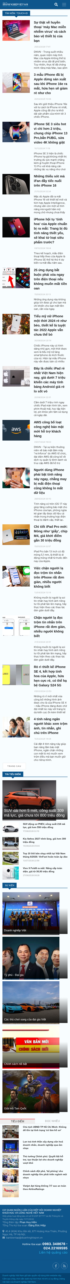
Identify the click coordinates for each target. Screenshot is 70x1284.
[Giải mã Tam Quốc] (30, 1091)
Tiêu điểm (17, 1121)
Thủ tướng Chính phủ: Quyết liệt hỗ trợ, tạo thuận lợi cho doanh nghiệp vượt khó (43, 1159)
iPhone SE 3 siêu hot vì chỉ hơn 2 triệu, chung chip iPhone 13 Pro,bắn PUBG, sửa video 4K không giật (50, 133)
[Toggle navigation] (64, 4)
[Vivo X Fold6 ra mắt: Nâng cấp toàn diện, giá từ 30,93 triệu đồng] (11, 873)
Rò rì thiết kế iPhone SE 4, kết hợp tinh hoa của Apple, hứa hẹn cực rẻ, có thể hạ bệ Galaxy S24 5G (50, 676)
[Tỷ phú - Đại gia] (30, 957)
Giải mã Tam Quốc (15, 1108)
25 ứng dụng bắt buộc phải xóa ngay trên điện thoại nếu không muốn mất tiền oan (50, 279)
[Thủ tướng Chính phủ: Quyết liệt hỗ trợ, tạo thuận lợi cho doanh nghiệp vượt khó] (11, 1161)
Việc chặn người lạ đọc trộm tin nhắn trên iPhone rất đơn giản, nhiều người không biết (49, 577)
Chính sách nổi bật (15, 1064)
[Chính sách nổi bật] (30, 1047)
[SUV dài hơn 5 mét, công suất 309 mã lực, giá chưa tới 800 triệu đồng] (29, 800)
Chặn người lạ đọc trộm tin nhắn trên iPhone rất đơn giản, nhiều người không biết (50, 627)
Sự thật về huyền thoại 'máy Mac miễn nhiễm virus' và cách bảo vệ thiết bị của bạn (50, 32)
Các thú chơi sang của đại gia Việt (25, 1019)
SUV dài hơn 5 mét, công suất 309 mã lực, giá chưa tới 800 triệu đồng (34, 812)
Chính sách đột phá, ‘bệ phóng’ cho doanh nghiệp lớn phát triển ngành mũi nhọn (45, 1174)
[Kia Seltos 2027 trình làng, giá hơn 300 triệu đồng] (11, 843)
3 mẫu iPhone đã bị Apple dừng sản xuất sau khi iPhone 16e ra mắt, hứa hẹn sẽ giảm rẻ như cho (51, 84)
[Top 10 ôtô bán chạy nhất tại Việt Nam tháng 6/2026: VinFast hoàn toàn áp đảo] (11, 858)
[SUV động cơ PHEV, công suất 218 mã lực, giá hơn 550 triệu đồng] (11, 828)
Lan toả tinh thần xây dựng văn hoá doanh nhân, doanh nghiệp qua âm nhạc (43, 1144)
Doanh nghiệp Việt (15, 930)
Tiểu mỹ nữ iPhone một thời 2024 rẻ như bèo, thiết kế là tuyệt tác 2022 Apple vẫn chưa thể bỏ (50, 325)
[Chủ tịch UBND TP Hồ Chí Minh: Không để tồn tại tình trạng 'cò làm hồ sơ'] (11, 1131)
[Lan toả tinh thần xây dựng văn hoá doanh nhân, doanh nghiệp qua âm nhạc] (11, 1146)
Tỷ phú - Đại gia (13, 975)
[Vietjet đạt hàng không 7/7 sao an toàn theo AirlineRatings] (11, 1190)
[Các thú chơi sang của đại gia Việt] (30, 1002)
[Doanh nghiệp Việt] (30, 913)
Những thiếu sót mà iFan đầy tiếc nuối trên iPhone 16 (49, 180)
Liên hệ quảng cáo (53, 1252)
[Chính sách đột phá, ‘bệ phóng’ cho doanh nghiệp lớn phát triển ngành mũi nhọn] (11, 1176)
